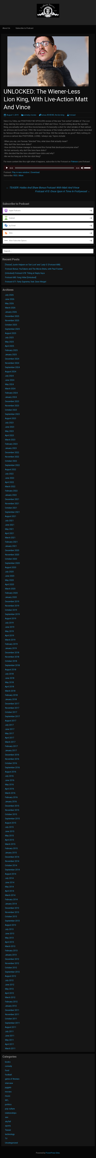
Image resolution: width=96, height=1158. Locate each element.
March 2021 (10, 537)
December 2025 (12, 316)
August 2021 (10, 516)
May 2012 (9, 989)
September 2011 (12, 1023)
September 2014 (12, 869)
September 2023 (12, 414)
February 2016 (11, 797)
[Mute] (82, 168)
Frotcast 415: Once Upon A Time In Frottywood (62, 191)
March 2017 (10, 742)
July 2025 (9, 337)
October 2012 (11, 967)
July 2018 (9, 674)
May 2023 (9, 431)
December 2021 (12, 499)
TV (6, 1138)
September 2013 (12, 921)
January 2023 (11, 448)
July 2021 (9, 520)
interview (9, 1083)
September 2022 (12, 465)
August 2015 (10, 823)
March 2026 (10, 308)
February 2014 (11, 899)
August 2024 (10, 371)
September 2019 (12, 614)
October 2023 (11, 410)
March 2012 (10, 997)
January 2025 (11, 354)
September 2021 (12, 512)
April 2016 (9, 789)
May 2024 (9, 384)
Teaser (8, 1130)
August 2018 (10, 669)
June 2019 (9, 627)
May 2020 (9, 580)
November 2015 (12, 810)
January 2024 (11, 397)
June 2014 (9, 882)
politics (8, 1104)
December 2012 (12, 959)
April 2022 (9, 482)
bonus (43, 115)
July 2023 (9, 422)
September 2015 (12, 818)
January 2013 (11, 955)
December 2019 (12, 601)
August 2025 (10, 333)
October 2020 (11, 559)
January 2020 (11, 597)
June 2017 (9, 729)
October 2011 (11, 1019)
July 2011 (9, 1031)
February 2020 (11, 593)
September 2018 (12, 665)
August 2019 (10, 618)
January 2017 (11, 750)
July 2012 (9, 980)
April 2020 (9, 584)
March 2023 (10, 440)
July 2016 (9, 776)
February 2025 (11, 350)
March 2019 (10, 640)
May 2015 (9, 835)
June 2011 (9, 1036)
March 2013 (10, 946)
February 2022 (11, 491)
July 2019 (9, 623)
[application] (48, 167)
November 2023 (12, 405)
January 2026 (11, 312)
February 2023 (11, 444)
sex (6, 1117)
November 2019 (12, 606)
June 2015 (9, 831)
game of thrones (12, 1079)
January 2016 (11, 801)
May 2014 (9, 887)
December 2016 (12, 755)
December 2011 (12, 1010)
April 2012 (9, 993)
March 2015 (10, 844)
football (8, 1074)
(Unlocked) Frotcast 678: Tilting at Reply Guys (25, 273)
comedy (27, 115)
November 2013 (12, 912)
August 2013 (10, 925)
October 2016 (11, 763)
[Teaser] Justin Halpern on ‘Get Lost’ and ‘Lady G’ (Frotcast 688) (32, 264)
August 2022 (10, 469)
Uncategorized (11, 1143)
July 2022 (9, 474)
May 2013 (9, 938)
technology (10, 1134)
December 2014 (12, 857)
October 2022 (11, 461)
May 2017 (9, 733)
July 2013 (9, 929)
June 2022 (9, 478)
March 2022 (10, 486)
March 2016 (10, 793)
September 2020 (12, 563)
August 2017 (10, 720)
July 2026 (9, 295)
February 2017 (11, 746)
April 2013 (9, 942)
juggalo (8, 1087)
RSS (15, 175)
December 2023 (12, 401)
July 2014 (9, 878)
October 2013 (11, 916)
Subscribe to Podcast (24, 28)
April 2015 (9, 840)
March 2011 (10, 1048)
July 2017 (9, 725)
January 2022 (11, 495)
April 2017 (9, 738)
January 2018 (11, 699)
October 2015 (11, 814)
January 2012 (11, 1006)
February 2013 (11, 950)
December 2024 (12, 359)
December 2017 (12, 703)
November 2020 (12, 554)
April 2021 (9, 533)
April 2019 (9, 635)
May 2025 (9, 342)
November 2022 (12, 457)
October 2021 (11, 508)
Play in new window (20, 172)
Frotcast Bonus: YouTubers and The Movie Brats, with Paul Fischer (34, 269)
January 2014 (11, 904)
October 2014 (11, 865)
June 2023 (9, 427)
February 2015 (11, 848)
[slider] (87, 167)
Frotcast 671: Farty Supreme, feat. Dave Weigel (25, 281)
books (7, 1062)
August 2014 (10, 874)
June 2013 (9, 933)
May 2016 (9, 784)
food (7, 1070)
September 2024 (12, 367)
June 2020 (9, 576)
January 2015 (11, 852)
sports (8, 1126)
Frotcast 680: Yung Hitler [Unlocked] (20, 277)
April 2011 (9, 1044)
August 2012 (10, 976)
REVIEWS (50, 115)
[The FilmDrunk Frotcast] (48, 10)
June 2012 (9, 984)
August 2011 (10, 1027)
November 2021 (12, 503)
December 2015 (12, 806)
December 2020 (12, 550)
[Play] (7, 168)
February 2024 (11, 393)
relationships (10, 1113)
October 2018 (11, 661)
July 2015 (9, 827)
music (7, 1096)
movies (33, 115)
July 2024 (9, 376)
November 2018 (12, 657)
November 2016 (12, 759)
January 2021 (11, 546)
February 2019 (11, 644)
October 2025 (11, 325)
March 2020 (10, 589)
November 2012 (12, 963)
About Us (6, 28)
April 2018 (9, 686)
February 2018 (11, 695)
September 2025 (12, 329)
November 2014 (12, 861)
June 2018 (9, 678)
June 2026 (9, 299)
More (21, 175)
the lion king (59, 115)
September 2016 (12, 767)
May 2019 (9, 631)
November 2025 (12, 320)
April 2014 (9, 891)
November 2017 (12, 708)
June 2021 (9, 525)
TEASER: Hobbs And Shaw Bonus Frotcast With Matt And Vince (42, 187)
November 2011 (12, 1014)
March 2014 (10, 895)
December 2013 (12, 908)
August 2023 (10, 418)
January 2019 (11, 648)
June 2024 (9, 380)
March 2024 (10, 388)
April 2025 (9, 346)
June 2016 (9, 780)
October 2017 (11, 712)
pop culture (10, 1109)
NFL (7, 1100)
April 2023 (9, 435)
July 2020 (9, 571)
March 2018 (10, 691)
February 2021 (11, 542)
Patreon (74, 161)
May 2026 (9, 303)
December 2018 (12, 652)
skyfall (8, 1121)
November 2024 (12, 363)
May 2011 (9, 1040)
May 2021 (9, 529)
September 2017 (12, 716)
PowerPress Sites (53, 1153)
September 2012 (12, 972)
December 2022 (12, 452)
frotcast (72, 115)
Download (35, 172)
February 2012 (11, 1001)
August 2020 (10, 567)
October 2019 (11, 610)
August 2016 (10, 772)
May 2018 (9, 682)
